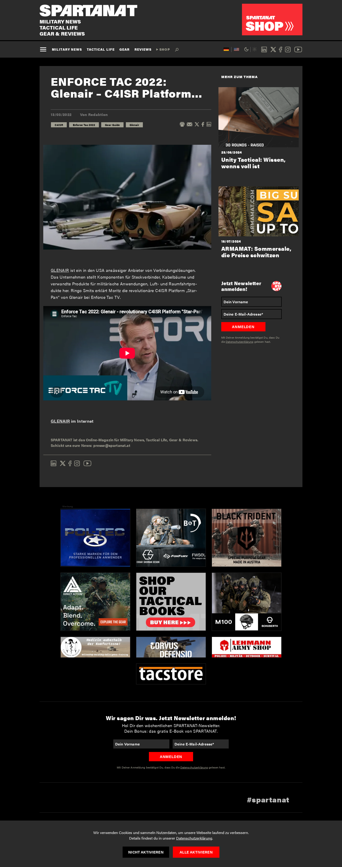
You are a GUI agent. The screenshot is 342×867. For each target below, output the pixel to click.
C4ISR (59, 125)
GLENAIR (60, 270)
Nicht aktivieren (146, 852)
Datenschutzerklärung (194, 838)
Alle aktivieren (196, 852)
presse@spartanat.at (111, 445)
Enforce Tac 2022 (84, 125)
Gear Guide (112, 125)
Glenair (134, 125)
